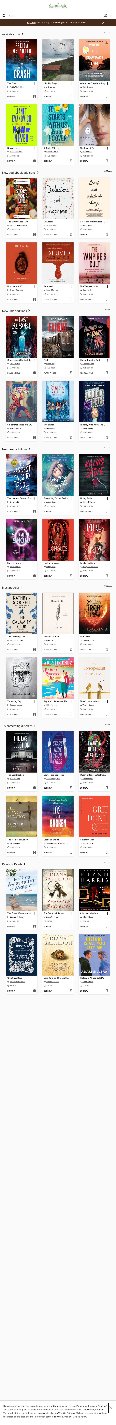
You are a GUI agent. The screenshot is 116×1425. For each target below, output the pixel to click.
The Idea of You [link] (87, 148)
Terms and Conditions (53, 1406)
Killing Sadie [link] (86, 498)
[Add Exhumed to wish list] (71, 299)
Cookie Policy (79, 1416)
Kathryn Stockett (16, 640)
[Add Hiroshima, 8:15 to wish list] (34, 299)
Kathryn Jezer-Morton (18, 225)
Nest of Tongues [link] (51, 563)
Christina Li (14, 502)
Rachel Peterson (88, 502)
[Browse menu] (111, 15)
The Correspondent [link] (89, 701)
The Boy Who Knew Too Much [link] (93, 425)
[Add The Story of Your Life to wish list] (34, 235)
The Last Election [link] (15, 775)
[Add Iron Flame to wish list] (107, 650)
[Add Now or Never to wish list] (34, 161)
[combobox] (52, 15)
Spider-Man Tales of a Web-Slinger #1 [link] (20, 425)
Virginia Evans (88, 705)
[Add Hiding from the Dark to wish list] (107, 373)
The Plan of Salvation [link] (17, 840)
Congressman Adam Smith (56, 843)
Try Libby (31, 22)
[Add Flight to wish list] (71, 373)
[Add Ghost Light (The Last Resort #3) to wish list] (34, 373)
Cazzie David (51, 225)
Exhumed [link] (48, 286)
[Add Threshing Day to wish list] (34, 714)
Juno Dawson (15, 567)
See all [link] (108, 32)
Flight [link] (46, 360)
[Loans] (105, 15)
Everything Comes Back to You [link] (57, 498)
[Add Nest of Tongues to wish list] (71, 576)
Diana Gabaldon (52, 917)
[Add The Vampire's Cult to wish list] (107, 299)
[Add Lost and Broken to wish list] (71, 853)
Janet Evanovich (16, 152)
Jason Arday (87, 225)
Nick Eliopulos (15, 428)
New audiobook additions (19, 173)
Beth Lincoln (51, 428)
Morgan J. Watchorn (90, 567)
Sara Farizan (15, 364)
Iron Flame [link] (85, 637)
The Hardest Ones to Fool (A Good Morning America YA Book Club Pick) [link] (20, 498)
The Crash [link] (12, 83)
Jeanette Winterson (17, 982)
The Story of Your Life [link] (17, 222)
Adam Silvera (87, 982)
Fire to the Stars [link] (87, 563)
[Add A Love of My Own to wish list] (107, 926)
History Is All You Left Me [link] (92, 978)
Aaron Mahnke (52, 290)
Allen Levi (50, 640)
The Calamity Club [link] (16, 637)
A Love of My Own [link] (89, 913)
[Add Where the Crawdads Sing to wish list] (107, 96)
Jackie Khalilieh (52, 502)
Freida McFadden (16, 87)
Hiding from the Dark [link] (90, 360)
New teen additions (15, 449)
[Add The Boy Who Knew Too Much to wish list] (107, 438)
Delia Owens (87, 87)
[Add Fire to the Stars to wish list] (107, 576)
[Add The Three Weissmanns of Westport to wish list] (34, 926)
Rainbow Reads (12, 864)
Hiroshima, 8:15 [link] (14, 286)
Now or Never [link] (14, 148)
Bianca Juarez (88, 843)
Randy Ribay (51, 567)
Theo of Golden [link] (51, 637)
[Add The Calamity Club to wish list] (34, 650)
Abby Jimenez (51, 705)
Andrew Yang (15, 779)
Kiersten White (88, 364)
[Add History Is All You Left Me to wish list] (107, 991)
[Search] (4, 15)
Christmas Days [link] (14, 978)
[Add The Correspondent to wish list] (107, 714)
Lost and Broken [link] (52, 840)
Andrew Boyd (87, 779)
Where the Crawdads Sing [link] (92, 83)
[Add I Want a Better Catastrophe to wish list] (107, 788)
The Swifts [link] (49, 425)
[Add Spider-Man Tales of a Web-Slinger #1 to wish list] (34, 438)
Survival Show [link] (14, 563)
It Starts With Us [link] (51, 148)
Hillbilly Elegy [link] (50, 83)
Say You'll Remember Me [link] (55, 701)
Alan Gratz (50, 364)
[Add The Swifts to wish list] (71, 438)
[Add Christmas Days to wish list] (34, 991)
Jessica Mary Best (53, 779)
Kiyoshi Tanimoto (16, 290)
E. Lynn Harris (87, 917)
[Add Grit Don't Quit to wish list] (107, 853)
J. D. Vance (50, 87)
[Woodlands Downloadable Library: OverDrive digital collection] (58, 6)
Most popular (11, 588)
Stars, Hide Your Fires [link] (54, 775)
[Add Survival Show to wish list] (34, 576)
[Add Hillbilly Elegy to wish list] (71, 96)
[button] (34, 83)
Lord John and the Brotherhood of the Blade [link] (57, 978)
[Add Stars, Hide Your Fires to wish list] (71, 788)
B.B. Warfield (15, 843)
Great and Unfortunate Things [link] (93, 222)
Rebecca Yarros (88, 640)
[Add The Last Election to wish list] (34, 788)
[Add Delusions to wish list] (71, 235)
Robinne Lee (87, 152)
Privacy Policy (75, 1406)
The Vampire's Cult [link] (89, 286)
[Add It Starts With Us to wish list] (71, 161)
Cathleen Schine (16, 917)
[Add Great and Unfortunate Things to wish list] (107, 235)
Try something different (17, 726)
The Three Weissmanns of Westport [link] (20, 913)
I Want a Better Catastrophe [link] (93, 775)
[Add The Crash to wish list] (34, 96)
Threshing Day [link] (14, 701)
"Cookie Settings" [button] (66, 1413)
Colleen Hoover (52, 152)
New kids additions (15, 311)
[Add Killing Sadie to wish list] (107, 511)
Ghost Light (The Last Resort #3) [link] (20, 360)
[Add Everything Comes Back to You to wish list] (71, 511)
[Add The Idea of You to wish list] (107, 161)
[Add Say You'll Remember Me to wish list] (71, 714)
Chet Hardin (87, 290)
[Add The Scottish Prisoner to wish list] (71, 926)
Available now (11, 34)
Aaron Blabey (87, 428)
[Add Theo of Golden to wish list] (71, 650)
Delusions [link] (48, 222)
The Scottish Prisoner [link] (54, 913)
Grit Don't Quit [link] (87, 840)
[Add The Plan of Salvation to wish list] (34, 853)
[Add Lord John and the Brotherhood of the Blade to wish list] (71, 991)
